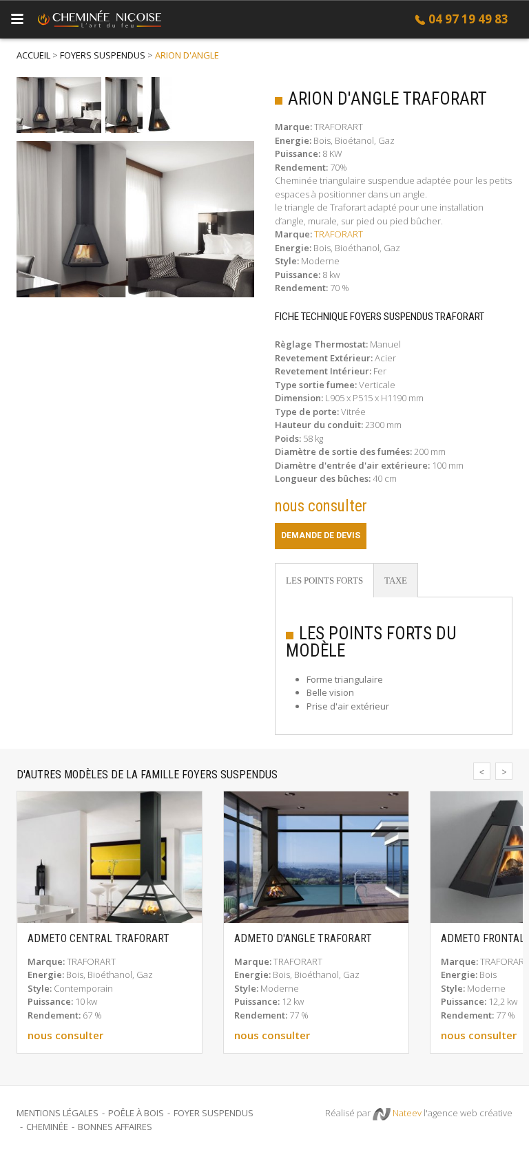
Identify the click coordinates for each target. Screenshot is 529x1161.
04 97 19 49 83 (468, 19)
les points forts (324, 580)
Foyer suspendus (213, 1113)
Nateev (406, 1113)
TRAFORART (338, 234)
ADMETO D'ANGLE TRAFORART (303, 938)
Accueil (33, 55)
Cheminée (47, 1126)
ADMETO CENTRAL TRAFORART (98, 938)
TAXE (395, 580)
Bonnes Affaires (115, 1126)
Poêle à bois (136, 1113)
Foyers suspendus (102, 55)
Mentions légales (57, 1113)
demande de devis (320, 535)
